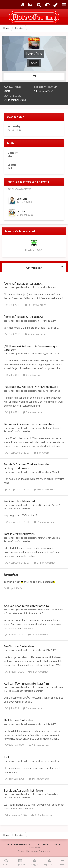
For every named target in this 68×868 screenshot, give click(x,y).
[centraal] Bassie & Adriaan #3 (23, 283)
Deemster (44, 472)
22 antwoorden (34, 412)
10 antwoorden (40, 778)
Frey (41, 650)
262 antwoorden (36, 304)
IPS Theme (12, 844)
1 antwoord (43, 452)
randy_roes (45, 353)
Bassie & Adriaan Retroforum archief (24, 613)
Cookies (57, 844)
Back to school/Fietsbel (19, 501)
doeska (21, 210)
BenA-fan (44, 505)
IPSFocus (25, 844)
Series (56, 353)
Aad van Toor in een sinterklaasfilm (26, 605)
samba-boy (44, 427)
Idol (6, 757)
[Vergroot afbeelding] (22, 581)
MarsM (43, 794)
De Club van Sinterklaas (19, 646)
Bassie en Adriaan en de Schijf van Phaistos (31, 424)
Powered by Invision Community (34, 851)
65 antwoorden (34, 374)
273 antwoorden (45, 562)
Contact (46, 844)
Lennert (43, 761)
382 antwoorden (43, 815)
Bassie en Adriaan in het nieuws (24, 790)
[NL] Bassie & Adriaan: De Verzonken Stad (31, 386)
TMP (41, 287)
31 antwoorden (45, 522)
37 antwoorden (39, 634)
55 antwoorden (39, 671)
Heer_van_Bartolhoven (51, 609)
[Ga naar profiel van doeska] (12, 212)
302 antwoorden (45, 489)
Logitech (22, 198)
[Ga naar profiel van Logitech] (12, 200)
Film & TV (51, 287)
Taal (35, 844)
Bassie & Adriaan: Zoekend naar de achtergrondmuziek (26, 466)
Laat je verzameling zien (19, 533)
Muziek (55, 472)
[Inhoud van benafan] (34, 76)
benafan (8, 287)
